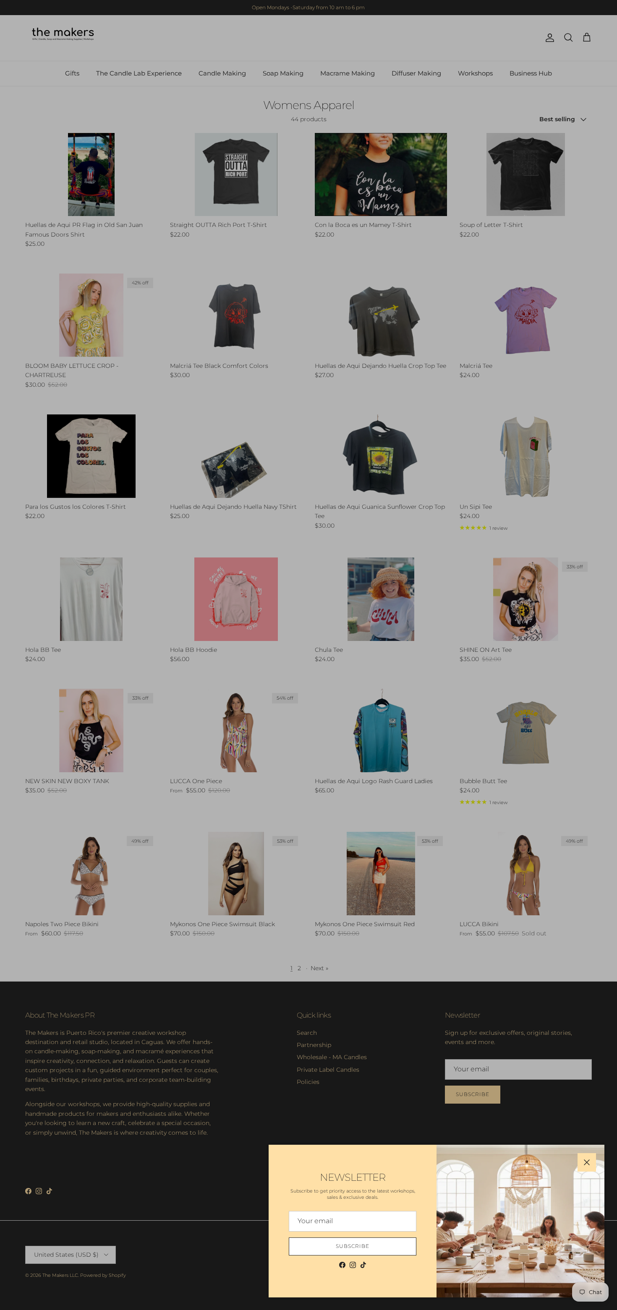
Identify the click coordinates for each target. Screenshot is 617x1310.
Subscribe (352, 1246)
